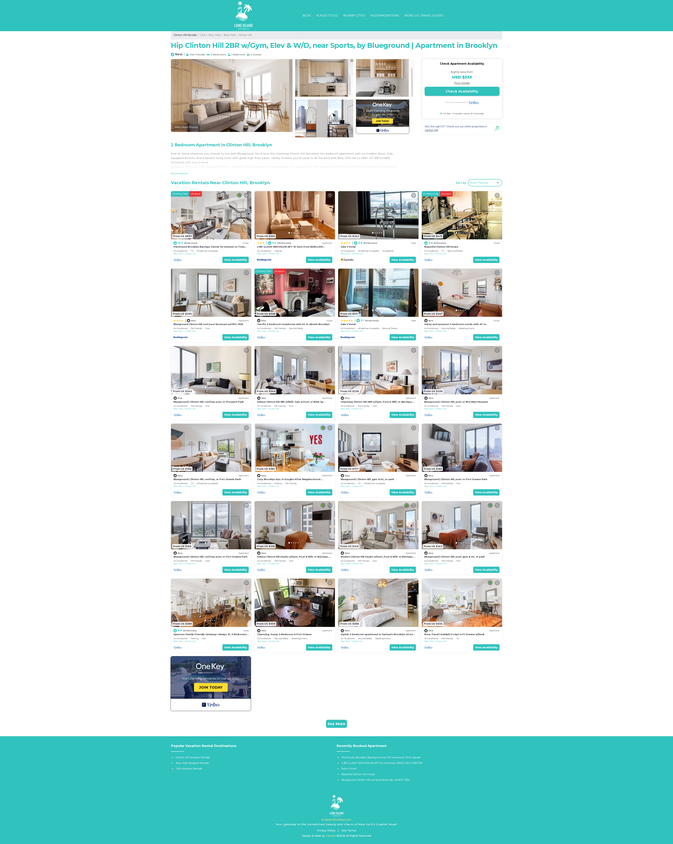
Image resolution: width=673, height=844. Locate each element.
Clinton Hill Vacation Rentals (193, 757)
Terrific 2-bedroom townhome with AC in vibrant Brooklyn (293, 324)
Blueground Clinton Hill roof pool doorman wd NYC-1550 (208, 324)
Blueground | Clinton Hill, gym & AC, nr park (367, 479)
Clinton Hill (245, 35)
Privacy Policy (326, 830)
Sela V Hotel (348, 246)
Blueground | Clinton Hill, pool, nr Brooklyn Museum (456, 401)
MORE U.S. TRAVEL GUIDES (424, 15)
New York (214, 35)
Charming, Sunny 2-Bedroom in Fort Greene (284, 634)
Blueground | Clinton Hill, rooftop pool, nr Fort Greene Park (210, 556)
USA (202, 35)
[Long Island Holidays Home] (336, 806)
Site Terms (349, 830)
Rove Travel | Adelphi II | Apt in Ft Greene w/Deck (454, 634)
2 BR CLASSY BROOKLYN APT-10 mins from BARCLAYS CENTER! (381, 763)
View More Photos (186, 127)
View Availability (235, 259)
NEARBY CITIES (354, 15)
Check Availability (462, 91)
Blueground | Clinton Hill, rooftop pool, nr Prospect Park (209, 401)
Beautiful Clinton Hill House (441, 246)
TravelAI (331, 835)
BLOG (306, 15)
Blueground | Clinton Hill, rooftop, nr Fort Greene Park (207, 479)
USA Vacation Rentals (189, 768)
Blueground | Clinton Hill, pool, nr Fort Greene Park (455, 479)
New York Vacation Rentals (192, 763)
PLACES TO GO (327, 15)
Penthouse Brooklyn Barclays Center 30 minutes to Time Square (381, 757)
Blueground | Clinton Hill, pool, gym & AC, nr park (454, 556)
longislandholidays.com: (336, 819)
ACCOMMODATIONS (384, 15)
